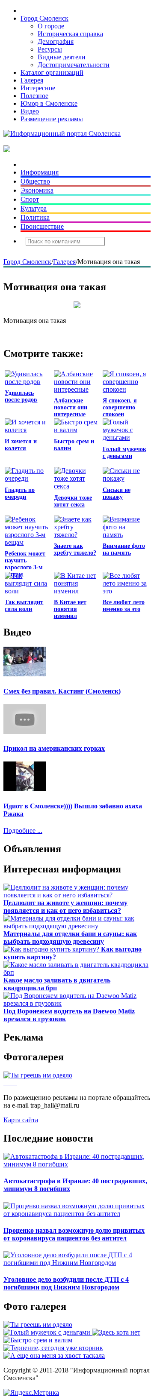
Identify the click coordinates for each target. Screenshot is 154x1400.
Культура (34, 208)
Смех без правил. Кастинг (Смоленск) (62, 691)
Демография (56, 41)
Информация (40, 172)
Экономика (37, 190)
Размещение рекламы (52, 119)
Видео (30, 111)
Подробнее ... (22, 830)
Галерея (32, 80)
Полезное (34, 95)
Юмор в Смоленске (49, 103)
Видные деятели (62, 57)
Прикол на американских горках (54, 748)
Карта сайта (20, 1120)
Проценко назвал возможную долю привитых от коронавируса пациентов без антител (74, 1234)
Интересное (38, 88)
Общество (35, 181)
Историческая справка (70, 33)
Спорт (30, 199)
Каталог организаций (52, 72)
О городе (51, 26)
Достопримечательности (74, 64)
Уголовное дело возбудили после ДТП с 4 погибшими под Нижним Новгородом (66, 1283)
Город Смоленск (44, 18)
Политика (35, 217)
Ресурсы (50, 49)
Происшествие (42, 226)
